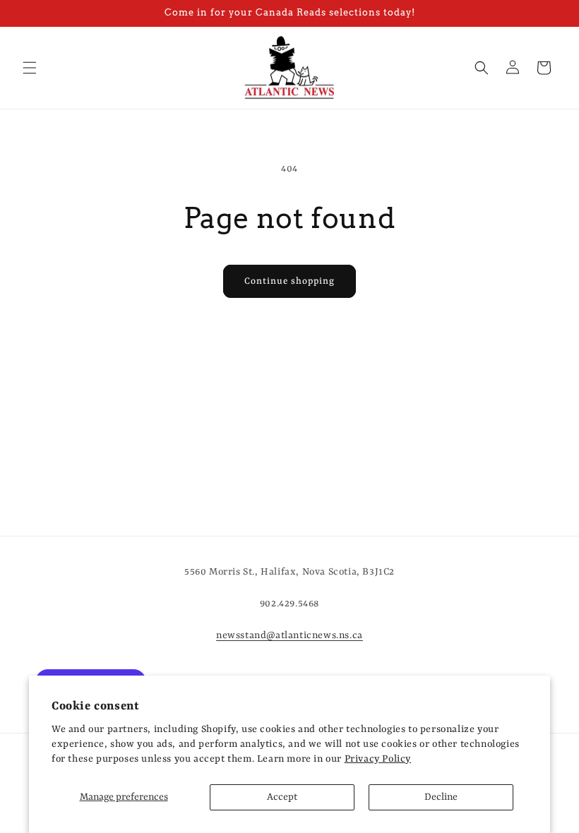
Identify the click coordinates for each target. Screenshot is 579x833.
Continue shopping (289, 281)
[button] (29, 67)
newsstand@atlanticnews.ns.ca (289, 635)
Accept (282, 797)
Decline (441, 797)
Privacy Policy (378, 759)
